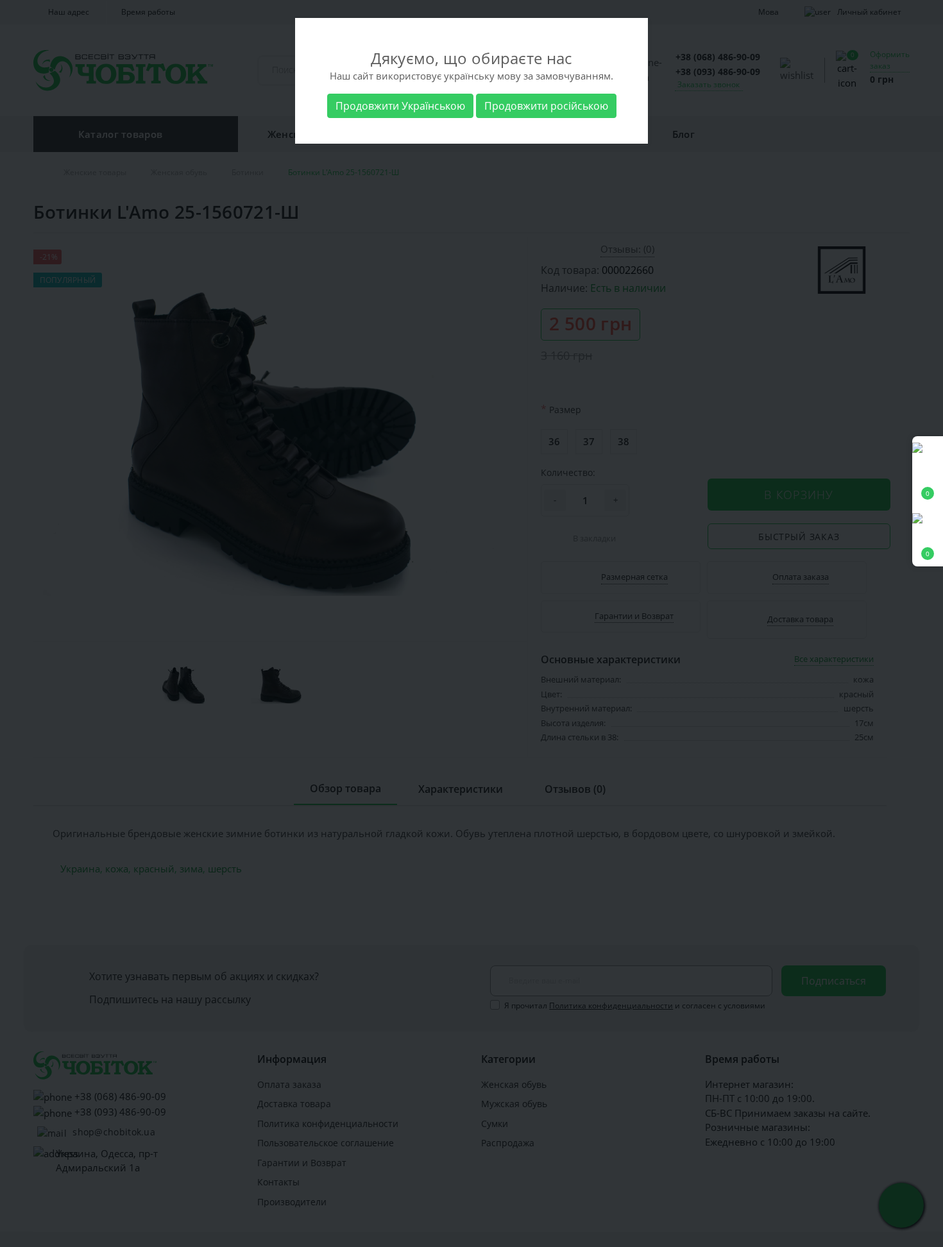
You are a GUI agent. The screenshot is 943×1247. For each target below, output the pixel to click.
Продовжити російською (546, 106)
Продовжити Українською (400, 106)
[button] (927, 536)
